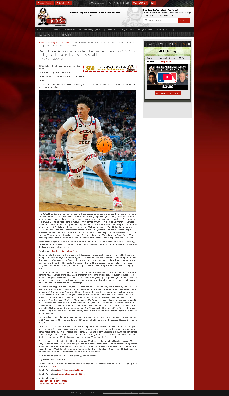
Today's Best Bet (64, 3)
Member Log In (140, 3)
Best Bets (111, 29)
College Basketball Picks (59, 42)
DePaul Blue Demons (48, 383)
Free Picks (53, 29)
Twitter (64, 381)
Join (153, 3)
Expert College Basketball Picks (71, 374)
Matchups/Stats (45, 35)
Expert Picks (68, 29)
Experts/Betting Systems (90, 29)
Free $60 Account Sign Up (167, 93)
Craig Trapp (165, 61)
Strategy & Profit (144, 29)
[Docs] (52, 16)
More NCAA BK (64, 35)
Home (40, 29)
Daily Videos (126, 29)
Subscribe (184, 20)
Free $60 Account (45, 3)
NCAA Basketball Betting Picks (64, 251)
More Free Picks (180, 44)
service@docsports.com (95, 3)
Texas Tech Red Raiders (49, 381)
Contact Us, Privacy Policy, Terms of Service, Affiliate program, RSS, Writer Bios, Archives (130, 393)
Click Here (56, 366)
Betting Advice (163, 29)
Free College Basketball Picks (70, 370)
